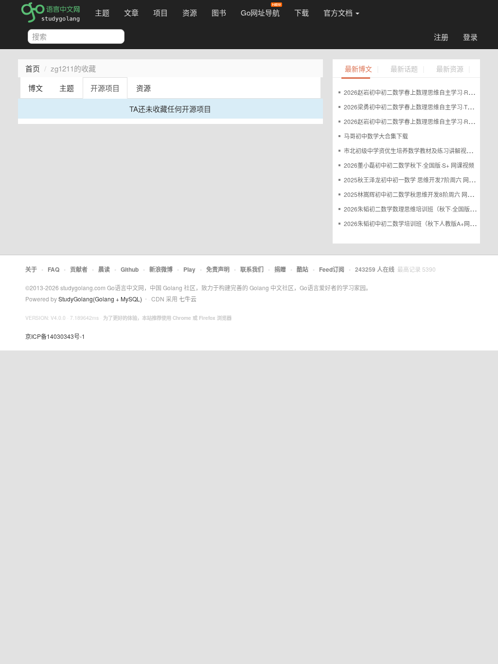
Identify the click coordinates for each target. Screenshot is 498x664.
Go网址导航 (260, 12)
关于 (31, 269)
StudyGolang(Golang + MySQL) (100, 299)
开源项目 (105, 88)
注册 (441, 37)
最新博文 (358, 69)
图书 (219, 12)
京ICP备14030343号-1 (55, 336)
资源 (189, 12)
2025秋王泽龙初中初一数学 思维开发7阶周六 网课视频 (415, 179)
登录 (470, 37)
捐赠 (280, 269)
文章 (131, 12)
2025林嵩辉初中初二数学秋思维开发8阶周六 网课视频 (414, 194)
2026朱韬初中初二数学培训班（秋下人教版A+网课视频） (418, 223)
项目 (160, 12)
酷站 (302, 269)
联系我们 (252, 269)
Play (189, 269)
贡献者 (79, 269)
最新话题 (404, 69)
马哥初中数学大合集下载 (376, 136)
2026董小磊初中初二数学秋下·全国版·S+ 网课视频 (409, 165)
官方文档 (339, 12)
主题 (102, 12)
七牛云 (187, 299)
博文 (35, 88)
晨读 (104, 269)
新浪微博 (161, 269)
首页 (32, 68)
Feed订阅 (331, 269)
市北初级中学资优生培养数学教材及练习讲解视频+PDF (415, 150)
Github (130, 269)
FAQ (53, 269)
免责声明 (218, 269)
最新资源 (449, 69)
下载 (301, 12)
